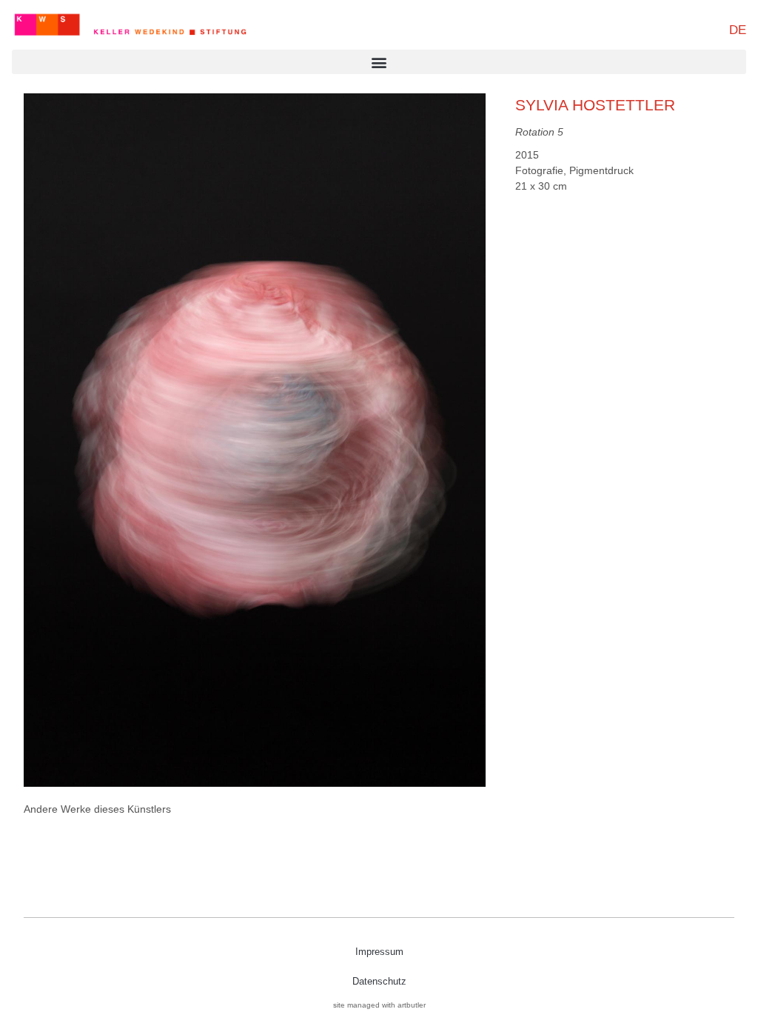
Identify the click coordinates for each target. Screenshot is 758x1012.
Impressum (379, 951)
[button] (379, 62)
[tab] (97, 809)
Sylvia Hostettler (595, 104)
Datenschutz (379, 981)
